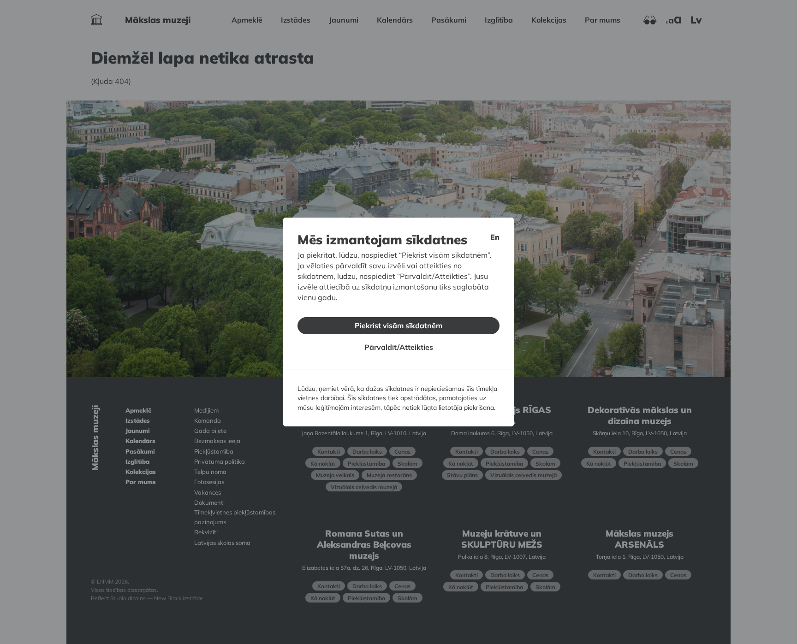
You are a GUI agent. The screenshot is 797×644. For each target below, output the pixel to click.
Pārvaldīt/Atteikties (398, 347)
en (495, 237)
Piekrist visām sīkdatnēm (398, 325)
